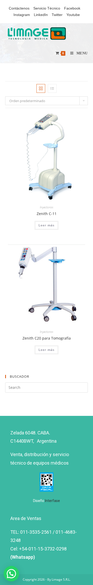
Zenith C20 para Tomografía (46, 338)
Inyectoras (46, 207)
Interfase (52, 501)
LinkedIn (41, 15)
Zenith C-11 (47, 213)
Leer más (46, 225)
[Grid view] (40, 88)
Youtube (73, 15)
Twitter (57, 15)
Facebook (72, 8)
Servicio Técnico (46, 8)
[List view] (52, 88)
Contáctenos (19, 8)
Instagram (21, 15)
